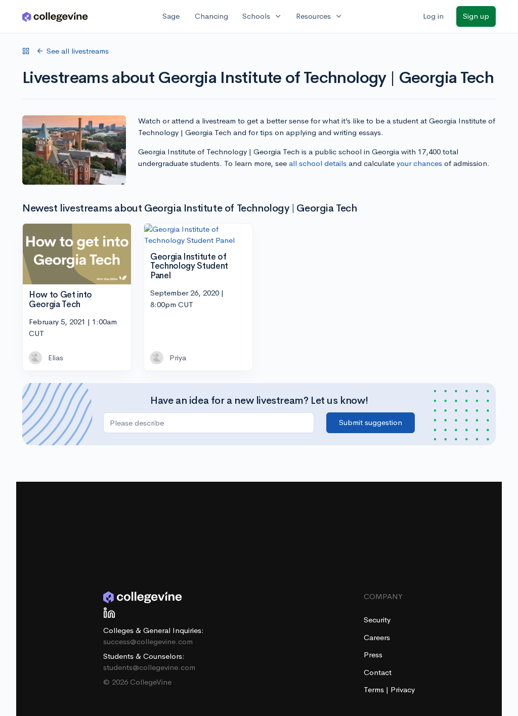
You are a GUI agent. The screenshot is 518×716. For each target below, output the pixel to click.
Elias (55, 357)
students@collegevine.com (149, 667)
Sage (171, 16)
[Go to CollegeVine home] (55, 16)
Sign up (476, 16)
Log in (433, 16)
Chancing (211, 16)
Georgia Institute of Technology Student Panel (189, 266)
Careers (377, 637)
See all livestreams (78, 51)
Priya (177, 357)
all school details (318, 163)
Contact (378, 672)
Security (377, 619)
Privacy (403, 689)
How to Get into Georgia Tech (60, 299)
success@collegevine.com (148, 641)
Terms (375, 689)
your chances (419, 163)
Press (373, 654)
